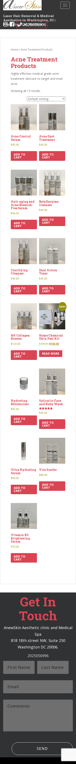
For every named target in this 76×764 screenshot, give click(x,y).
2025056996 (34, 24)
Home (14, 49)
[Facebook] (12, 25)
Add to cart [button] (19, 155)
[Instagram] (5, 25)
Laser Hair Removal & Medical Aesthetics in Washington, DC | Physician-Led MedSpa (29, 17)
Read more (50, 353)
